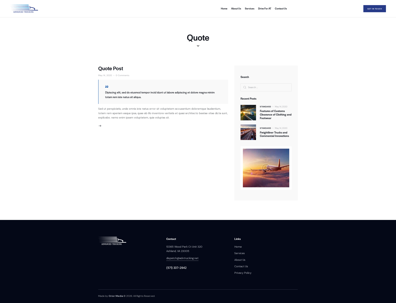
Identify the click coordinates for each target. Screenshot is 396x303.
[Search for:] (266, 87)
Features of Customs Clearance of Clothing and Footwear (275, 114)
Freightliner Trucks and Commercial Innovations (274, 134)
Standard (265, 106)
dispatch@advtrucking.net (182, 258)
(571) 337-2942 (176, 268)
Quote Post (110, 68)
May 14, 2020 (105, 75)
